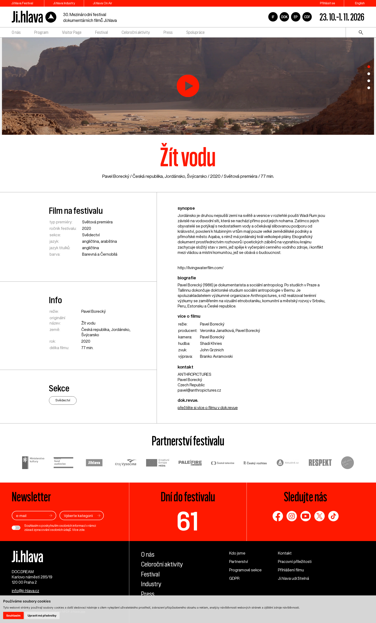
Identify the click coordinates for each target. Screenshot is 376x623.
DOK (284, 17)
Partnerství (238, 561)
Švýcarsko (197, 176)
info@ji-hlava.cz (25, 591)
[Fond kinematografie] (63, 463)
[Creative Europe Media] (157, 463)
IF (273, 17)
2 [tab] (368, 73)
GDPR (234, 578)
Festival (101, 32)
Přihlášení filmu (291, 570)
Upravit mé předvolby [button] (42, 615)
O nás (16, 32)
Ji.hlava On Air (102, 3)
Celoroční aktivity (136, 32)
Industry (151, 584)
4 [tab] (368, 87)
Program (41, 32)
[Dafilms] (347, 463)
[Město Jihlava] (94, 463)
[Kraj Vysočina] (126, 463)
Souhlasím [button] (13, 615)
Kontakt (285, 553)
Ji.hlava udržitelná (293, 578)
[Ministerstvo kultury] (33, 463)
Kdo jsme (237, 553)
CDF (307, 17)
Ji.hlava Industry (64, 3)
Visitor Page (71, 32)
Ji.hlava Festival (22, 3)
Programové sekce (245, 570)
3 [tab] (368, 80)
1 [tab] (368, 66)
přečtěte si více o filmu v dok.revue (208, 407)
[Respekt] (320, 463)
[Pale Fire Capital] (190, 463)
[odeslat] (50, 515)
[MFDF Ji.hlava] (34, 17)
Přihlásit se (327, 3)
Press (168, 32)
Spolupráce (195, 32)
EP (296, 17)
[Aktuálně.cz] (287, 463)
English (360, 3)
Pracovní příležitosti (295, 561)
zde (82, 529)
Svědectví (91, 235)
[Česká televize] (222, 463)
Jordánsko (174, 176)
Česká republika (147, 176)
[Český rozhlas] (255, 463)
